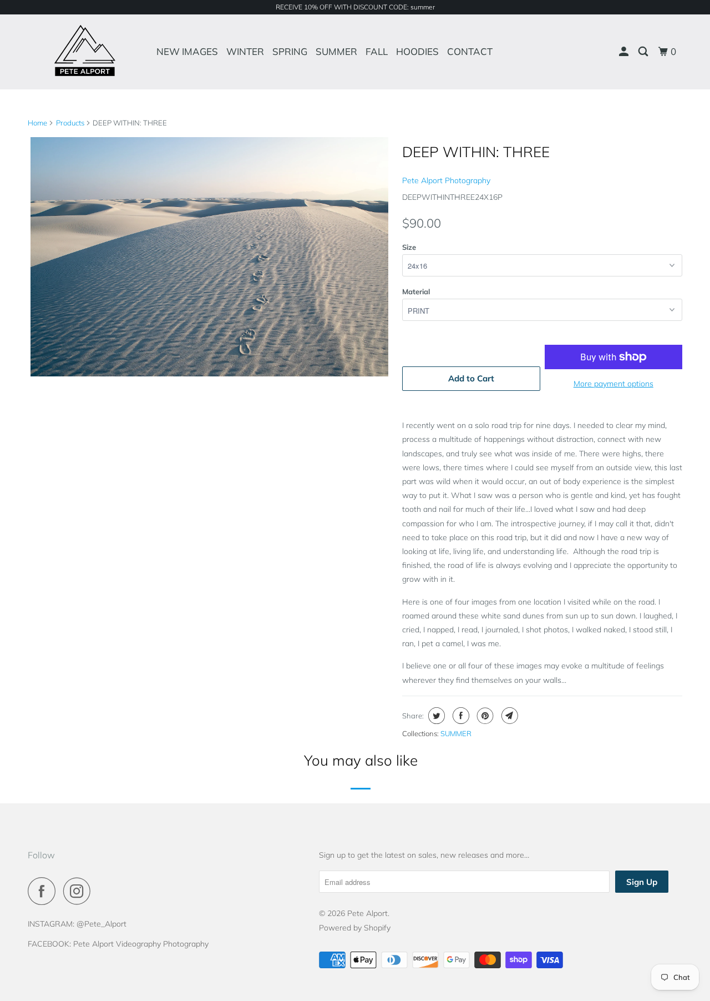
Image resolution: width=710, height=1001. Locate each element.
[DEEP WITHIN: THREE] (209, 256)
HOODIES (417, 51)
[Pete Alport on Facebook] (44, 891)
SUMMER (336, 51)
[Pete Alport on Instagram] (80, 891)
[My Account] (624, 51)
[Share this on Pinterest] (484, 715)
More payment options (613, 384)
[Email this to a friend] (508, 715)
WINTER (245, 51)
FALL (377, 51)
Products (70, 122)
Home (37, 122)
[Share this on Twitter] (435, 715)
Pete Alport (367, 913)
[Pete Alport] (84, 51)
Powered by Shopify (354, 928)
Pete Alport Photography (446, 180)
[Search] (644, 51)
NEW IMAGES (187, 51)
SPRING (289, 51)
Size (409, 247)
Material (416, 291)
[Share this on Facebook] (459, 715)
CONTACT (470, 51)
